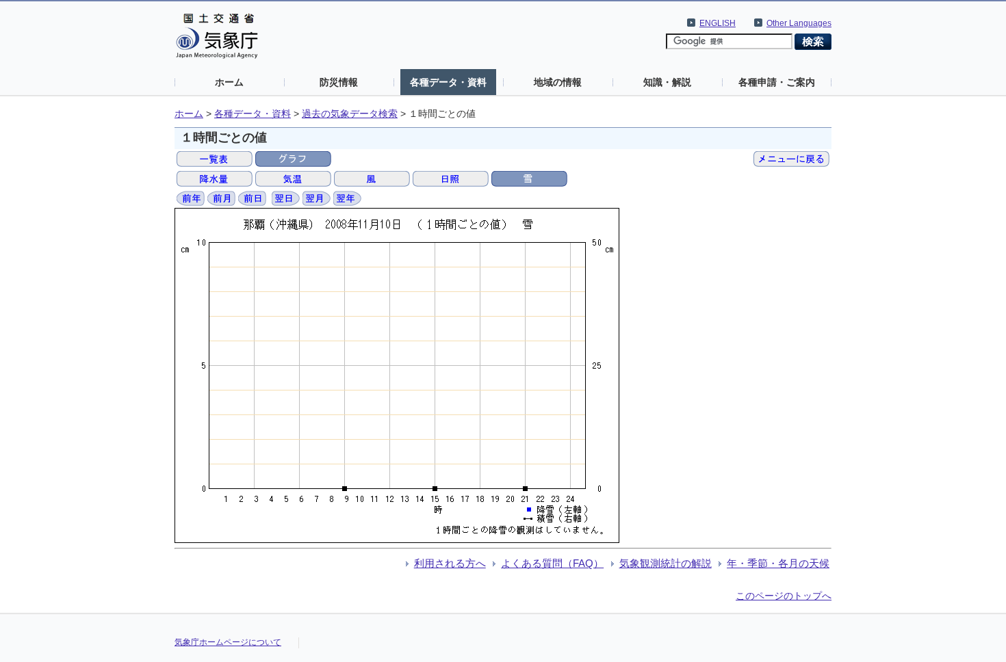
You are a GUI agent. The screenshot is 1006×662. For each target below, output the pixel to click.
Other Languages (798, 23)
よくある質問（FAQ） (552, 563)
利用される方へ (450, 563)
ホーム (229, 82)
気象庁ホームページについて (228, 642)
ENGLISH (717, 23)
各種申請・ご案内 (776, 82)
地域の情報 (558, 82)
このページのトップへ (783, 595)
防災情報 (339, 82)
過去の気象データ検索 (350, 114)
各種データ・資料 (448, 82)
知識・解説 (667, 82)
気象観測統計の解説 (665, 563)
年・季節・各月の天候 (778, 563)
